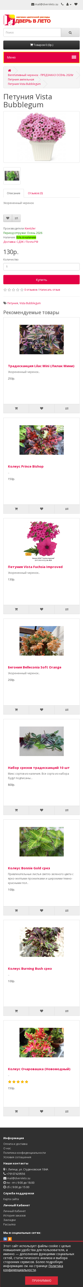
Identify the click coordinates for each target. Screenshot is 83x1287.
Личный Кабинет (14, 1211)
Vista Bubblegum (30, 303)
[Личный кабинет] (68, 4)
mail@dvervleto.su (46, 4)
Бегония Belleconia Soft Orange (34, 667)
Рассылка (9, 1224)
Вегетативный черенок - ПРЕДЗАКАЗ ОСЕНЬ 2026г (40, 75)
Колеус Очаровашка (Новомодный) (39, 1069)
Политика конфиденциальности (24, 1153)
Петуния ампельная (21, 79)
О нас (7, 1148)
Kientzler (30, 228)
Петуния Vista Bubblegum (24, 84)
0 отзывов (30, 290)
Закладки (9, 1220)
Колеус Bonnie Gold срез (29, 868)
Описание (13, 193)
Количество (11, 259)
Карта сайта (11, 1199)
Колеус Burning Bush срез (30, 968)
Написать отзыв (49, 290)
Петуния (12, 303)
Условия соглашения (17, 1157)
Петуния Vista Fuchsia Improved (35, 566)
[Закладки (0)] (75, 4)
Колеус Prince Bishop (26, 466)
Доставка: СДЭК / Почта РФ (20, 242)
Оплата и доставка (15, 1144)
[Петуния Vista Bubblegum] (41, 137)
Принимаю (41, 1280)
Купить (41, 279)
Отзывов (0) (35, 193)
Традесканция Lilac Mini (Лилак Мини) (41, 366)
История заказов (14, 1215)
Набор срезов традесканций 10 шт (39, 767)
